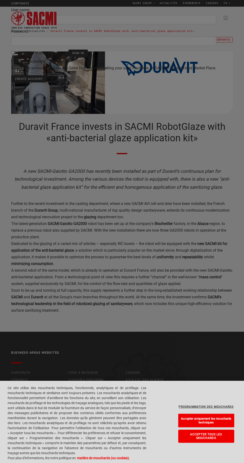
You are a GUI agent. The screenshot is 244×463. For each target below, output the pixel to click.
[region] (122, 422)
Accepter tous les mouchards (206, 436)
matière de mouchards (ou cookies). (103, 458)
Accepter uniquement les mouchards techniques (206, 420)
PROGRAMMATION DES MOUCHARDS (206, 406)
